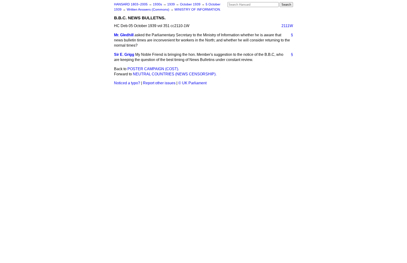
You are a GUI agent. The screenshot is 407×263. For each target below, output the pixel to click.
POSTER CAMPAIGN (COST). (153, 69)
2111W (287, 26)
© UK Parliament (192, 83)
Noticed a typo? (127, 83)
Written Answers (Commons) (148, 9)
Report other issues (159, 83)
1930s (158, 4)
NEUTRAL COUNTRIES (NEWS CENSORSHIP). (174, 74)
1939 (171, 4)
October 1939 (190, 4)
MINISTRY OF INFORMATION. (198, 9)
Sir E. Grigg (124, 55)
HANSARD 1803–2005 (131, 4)
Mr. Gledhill (124, 35)
